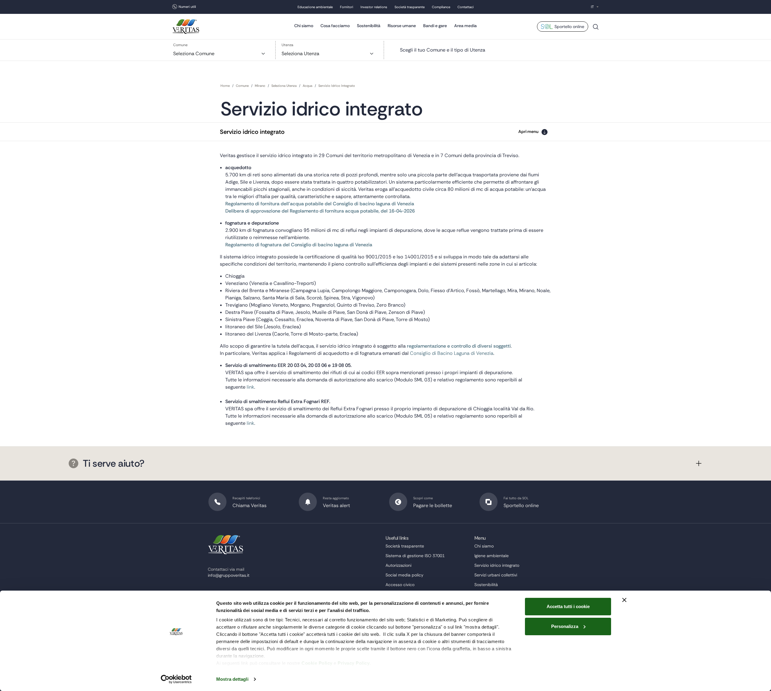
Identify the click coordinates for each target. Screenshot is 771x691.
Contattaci (465, 7)
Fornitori (346, 7)
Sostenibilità (368, 25)
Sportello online (569, 26)
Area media (465, 25)
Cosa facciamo (335, 25)
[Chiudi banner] (624, 600)
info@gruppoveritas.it (228, 575)
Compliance (441, 7)
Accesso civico (400, 584)
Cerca (596, 29)
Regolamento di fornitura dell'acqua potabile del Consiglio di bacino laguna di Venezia (319, 203)
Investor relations (374, 7)
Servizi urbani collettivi (495, 575)
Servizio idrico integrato (496, 565)
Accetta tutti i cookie (568, 606)
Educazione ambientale (315, 7)
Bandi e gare (435, 25)
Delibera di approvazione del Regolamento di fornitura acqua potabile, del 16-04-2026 (320, 211)
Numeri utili (187, 7)
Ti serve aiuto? (114, 463)
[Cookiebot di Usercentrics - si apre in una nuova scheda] (176, 679)
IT (592, 7)
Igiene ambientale (491, 555)
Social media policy (404, 575)
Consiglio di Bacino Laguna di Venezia (451, 353)
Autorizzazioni (398, 565)
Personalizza (564, 626)
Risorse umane (402, 25)
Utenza (287, 45)
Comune (180, 45)
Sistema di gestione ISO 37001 (415, 555)
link (250, 387)
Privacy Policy (354, 663)
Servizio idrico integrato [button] (252, 132)
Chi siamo (303, 25)
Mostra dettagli (232, 679)
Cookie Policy (316, 663)
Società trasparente (410, 7)
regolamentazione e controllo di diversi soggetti (459, 346)
